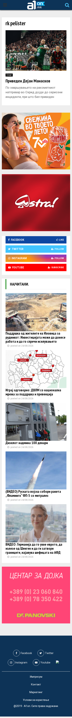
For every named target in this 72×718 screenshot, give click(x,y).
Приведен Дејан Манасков (28, 81)
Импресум (36, 676)
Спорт (9, 75)
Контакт (36, 684)
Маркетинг (36, 692)
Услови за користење (36, 699)
